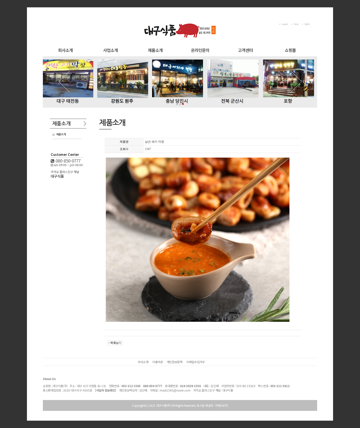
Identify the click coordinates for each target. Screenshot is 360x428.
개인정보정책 (174, 362)
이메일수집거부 (195, 362)
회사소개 (65, 50)
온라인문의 (200, 50)
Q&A (307, 24)
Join (296, 24)
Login (284, 24)
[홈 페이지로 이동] (180, 21)
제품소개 (155, 50)
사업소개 (110, 50)
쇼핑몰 (290, 50)
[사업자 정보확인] (105, 390)
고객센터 (245, 50)
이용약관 (157, 362)
